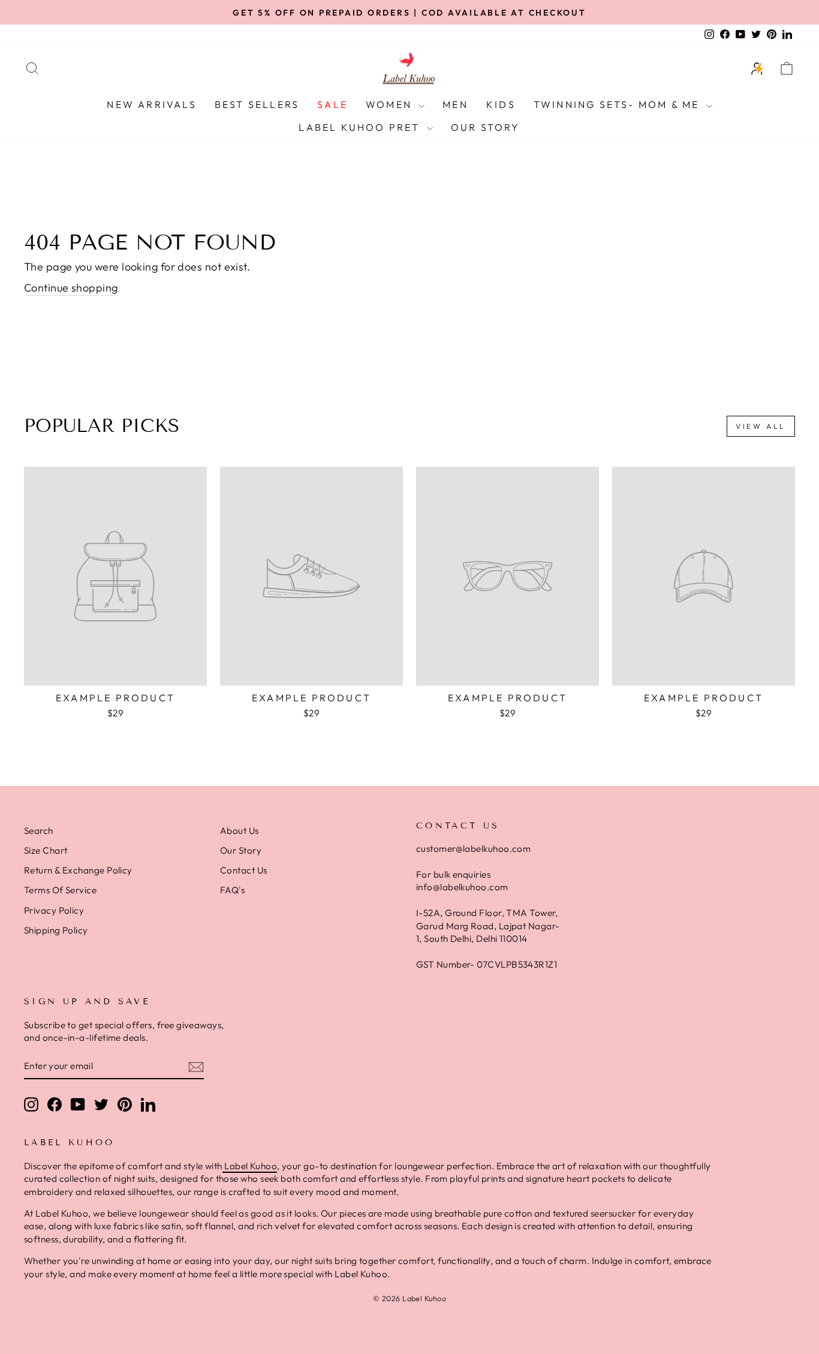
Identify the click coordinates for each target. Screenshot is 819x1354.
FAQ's (232, 890)
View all (761, 426)
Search (38, 830)
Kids (501, 104)
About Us (239, 830)
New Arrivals (151, 104)
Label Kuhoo (249, 1166)
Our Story (485, 127)
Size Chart (46, 850)
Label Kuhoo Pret (361, 127)
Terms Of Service (60, 890)
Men (455, 104)
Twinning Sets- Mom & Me (618, 104)
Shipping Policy (56, 930)
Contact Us (243, 870)
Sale (332, 104)
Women (390, 104)
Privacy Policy (54, 910)
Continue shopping (71, 288)
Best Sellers (257, 104)
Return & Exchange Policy (78, 870)
